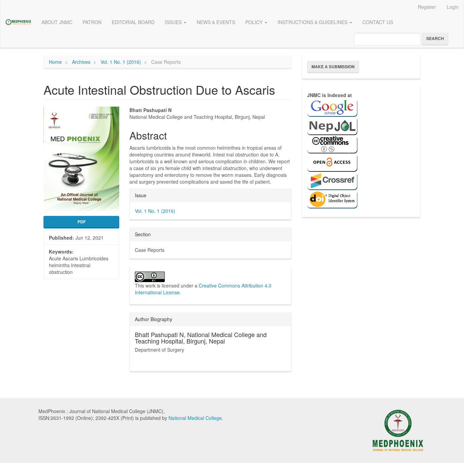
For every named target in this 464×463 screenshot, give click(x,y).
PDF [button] (81, 222)
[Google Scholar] (332, 107)
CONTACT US (377, 22)
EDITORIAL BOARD (133, 22)
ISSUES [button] (174, 22)
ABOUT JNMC (56, 22)
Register (427, 6)
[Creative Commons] (332, 143)
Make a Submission (333, 66)
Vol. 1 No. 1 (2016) (121, 61)
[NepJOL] (332, 125)
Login (453, 6)
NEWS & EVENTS (216, 22)
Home (55, 61)
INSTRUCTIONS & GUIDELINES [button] (313, 22)
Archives (81, 61)
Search (435, 38)
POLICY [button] (254, 22)
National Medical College (195, 417)
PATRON (92, 22)
